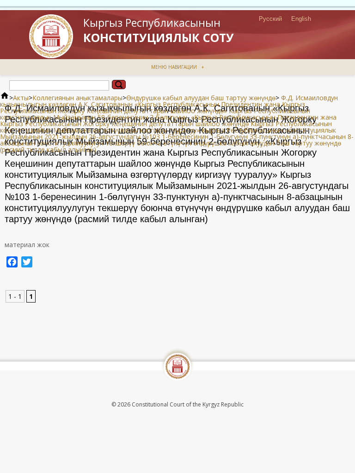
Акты (21, 97)
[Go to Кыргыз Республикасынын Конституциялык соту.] (4, 97)
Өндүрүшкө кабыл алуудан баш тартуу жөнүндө (200, 97)
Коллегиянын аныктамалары (77, 97)
